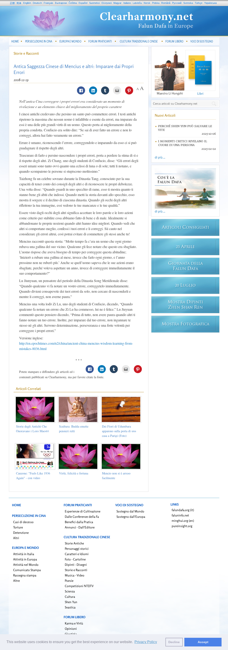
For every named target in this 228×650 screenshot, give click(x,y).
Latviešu (137, 3)
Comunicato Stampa (27, 570)
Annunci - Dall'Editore (80, 527)
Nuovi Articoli (165, 115)
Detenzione (21, 532)
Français (48, 3)
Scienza (70, 591)
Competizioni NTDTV (79, 586)
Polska (155, 3)
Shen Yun (71, 602)
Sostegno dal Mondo (130, 511)
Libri (200, 93)
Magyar (117, 3)
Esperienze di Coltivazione (82, 511)
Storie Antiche (74, 543)
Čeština (73, 3)
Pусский (176, 3)
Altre (16, 580)
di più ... (160, 157)
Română (165, 3)
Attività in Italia (23, 554)
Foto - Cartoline (75, 559)
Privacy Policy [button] (145, 642)
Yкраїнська (210, 3)
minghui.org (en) (183, 520)
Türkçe (198, 3)
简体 (18, 3)
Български (61, 3)
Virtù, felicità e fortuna (73, 473)
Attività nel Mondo (26, 564)
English (27, 3)
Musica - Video (74, 575)
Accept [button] (203, 642)
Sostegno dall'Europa (130, 516)
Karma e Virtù (74, 623)
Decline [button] (174, 642)
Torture (18, 527)
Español (83, 3)
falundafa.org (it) (183, 510)
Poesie (69, 580)
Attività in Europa (25, 559)
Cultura (70, 596)
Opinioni (71, 628)
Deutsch (37, 3)
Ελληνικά (107, 3)
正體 (12, 3)
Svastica (70, 607)
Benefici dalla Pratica (79, 522)
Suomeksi (94, 3)
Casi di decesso (23, 522)
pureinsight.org (182, 526)
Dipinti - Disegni (76, 564)
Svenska (188, 3)
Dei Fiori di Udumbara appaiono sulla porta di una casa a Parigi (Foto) (119, 431)
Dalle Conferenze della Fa (82, 516)
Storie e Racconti (26, 53)
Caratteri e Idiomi (77, 554)
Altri (16, 538)
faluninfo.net (180, 515)
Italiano (127, 3)
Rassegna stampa (24, 575)
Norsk (147, 3)
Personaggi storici (77, 548)
